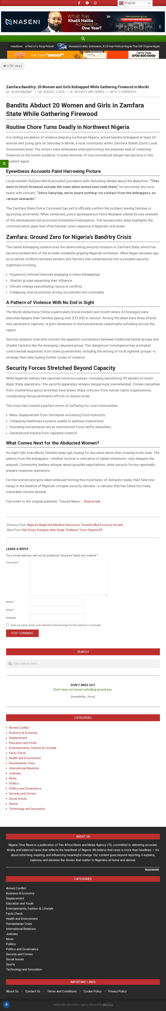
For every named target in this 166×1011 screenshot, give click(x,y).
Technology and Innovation (27, 809)
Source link (92, 501)
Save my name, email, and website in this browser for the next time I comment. (56, 624)
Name (10, 601)
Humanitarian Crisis (22, 763)
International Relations (24, 768)
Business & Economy (23, 733)
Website (11, 617)
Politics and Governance (25, 788)
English (129, 3)
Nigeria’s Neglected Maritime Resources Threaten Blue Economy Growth (75, 525)
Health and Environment (25, 758)
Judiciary (15, 773)
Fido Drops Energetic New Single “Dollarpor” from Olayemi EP (62, 530)
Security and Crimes (89, 91)
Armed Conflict (19, 728)
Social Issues (18, 798)
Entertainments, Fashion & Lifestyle (32, 748)
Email (10, 609)
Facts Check (17, 753)
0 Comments (127, 91)
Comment (12, 562)
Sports (13, 804)
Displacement (18, 738)
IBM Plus (108, 1004)
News (13, 778)
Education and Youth (23, 743)
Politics (14, 783)
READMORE (152, 869)
